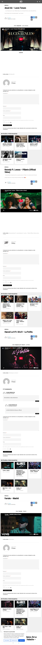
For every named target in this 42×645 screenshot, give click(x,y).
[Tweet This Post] (34, 17)
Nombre (5, 106)
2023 (10, 74)
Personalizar (7, 640)
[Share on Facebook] (32, 17)
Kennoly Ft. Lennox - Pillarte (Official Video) (27, 233)
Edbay (10, 182)
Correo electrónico (7, 110)
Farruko (12, 539)
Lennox (37, 233)
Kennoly (10, 233)
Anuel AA (12, 74)
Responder (37, 413)
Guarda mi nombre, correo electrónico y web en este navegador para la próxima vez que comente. (19, 120)
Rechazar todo (14, 640)
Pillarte (4, 234)
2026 (10, 539)
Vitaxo (13, 83)
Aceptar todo (21, 640)
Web (4, 115)
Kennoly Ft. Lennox (15, 233)
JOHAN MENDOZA (10, 392)
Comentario (5, 93)
